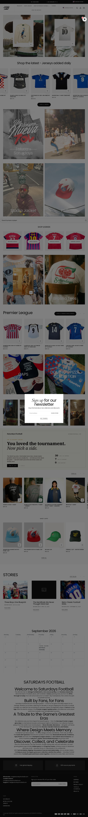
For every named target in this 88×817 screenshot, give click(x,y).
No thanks (44, 418)
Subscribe (54, 413)
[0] (84, 19)
